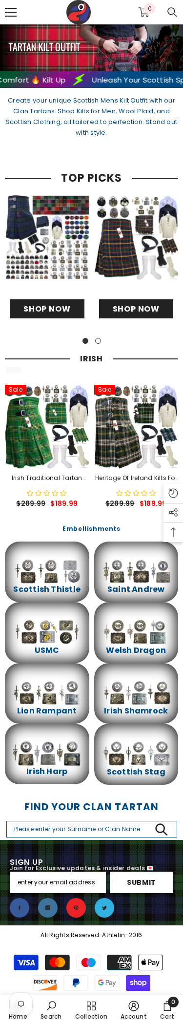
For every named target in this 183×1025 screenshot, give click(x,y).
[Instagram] (48, 908)
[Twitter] (104, 908)
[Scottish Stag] (136, 753)
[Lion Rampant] (47, 693)
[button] (47, 493)
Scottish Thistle (47, 589)
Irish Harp (46, 771)
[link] (51, 1010)
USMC (47, 650)
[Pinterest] (76, 908)
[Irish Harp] (47, 753)
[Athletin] (47, 237)
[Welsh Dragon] (136, 632)
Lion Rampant (47, 711)
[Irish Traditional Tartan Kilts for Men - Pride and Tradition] (47, 427)
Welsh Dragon (136, 650)
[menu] (11, 12)
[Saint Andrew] (136, 571)
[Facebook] (19, 908)
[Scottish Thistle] (47, 571)
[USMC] (47, 632)
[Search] (172, 12)
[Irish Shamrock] (136, 693)
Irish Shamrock (136, 711)
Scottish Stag (136, 772)
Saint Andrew (136, 589)
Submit (141, 882)
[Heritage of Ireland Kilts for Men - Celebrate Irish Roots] (136, 427)
